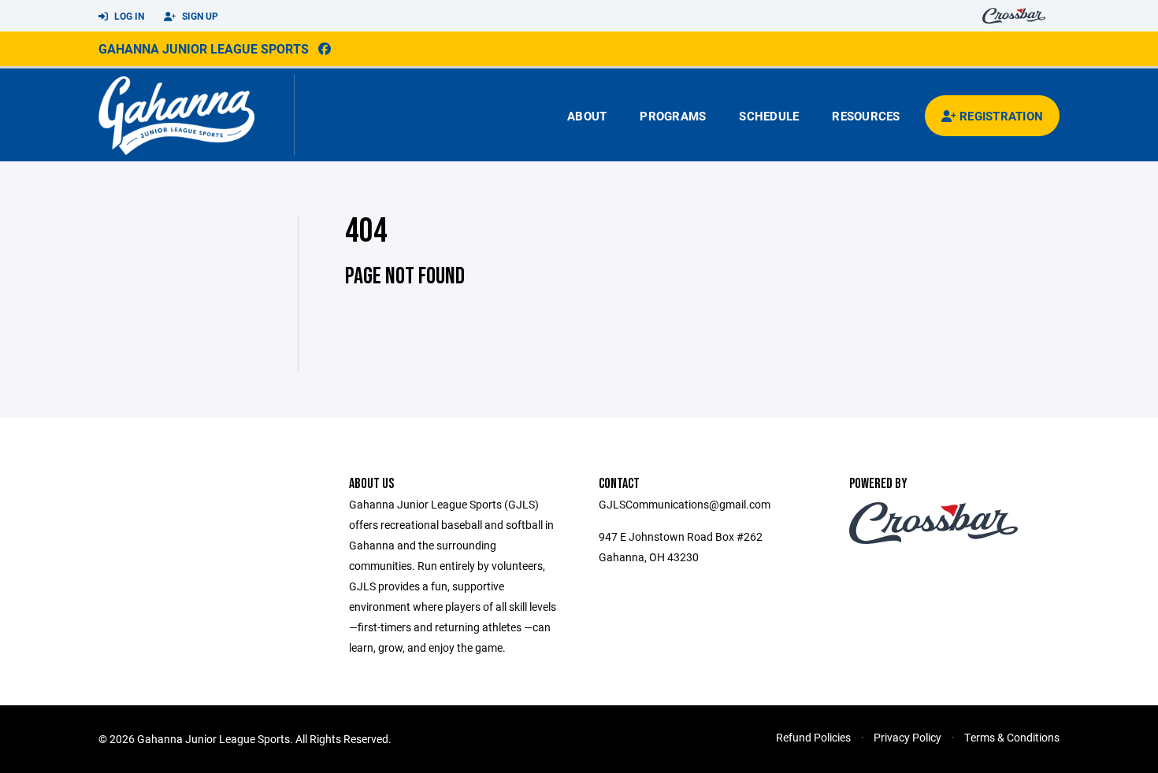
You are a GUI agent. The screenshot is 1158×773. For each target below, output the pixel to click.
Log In (128, 15)
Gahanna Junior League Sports (203, 48)
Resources (866, 116)
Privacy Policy (907, 737)
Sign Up (199, 15)
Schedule (769, 116)
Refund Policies (813, 737)
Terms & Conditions (1012, 737)
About (587, 116)
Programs (673, 116)
